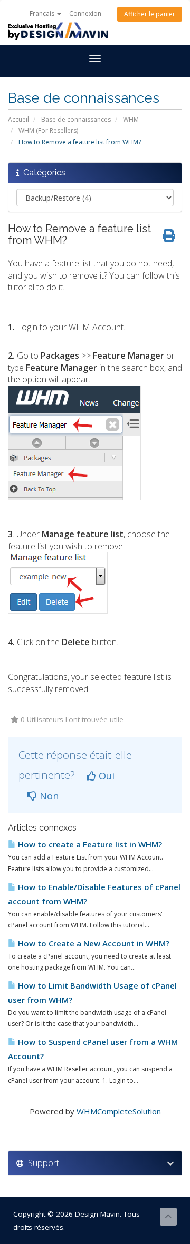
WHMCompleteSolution (119, 1111)
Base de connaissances (76, 119)
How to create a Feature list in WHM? (89, 844)
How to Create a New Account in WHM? (92, 943)
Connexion (85, 13)
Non (48, 795)
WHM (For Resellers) (48, 130)
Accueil (18, 119)
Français (43, 13)
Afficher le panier (149, 13)
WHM (131, 119)
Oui (105, 775)
